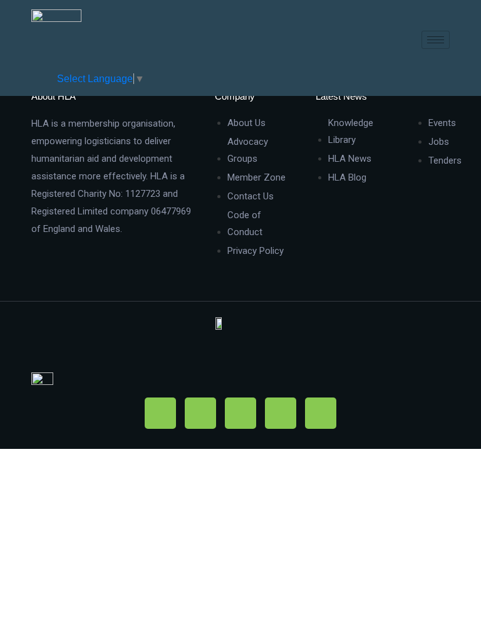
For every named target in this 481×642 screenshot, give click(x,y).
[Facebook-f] (160, 413)
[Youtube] (320, 413)
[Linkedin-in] (280, 413)
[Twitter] (200, 413)
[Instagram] (240, 413)
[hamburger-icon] (436, 40)
